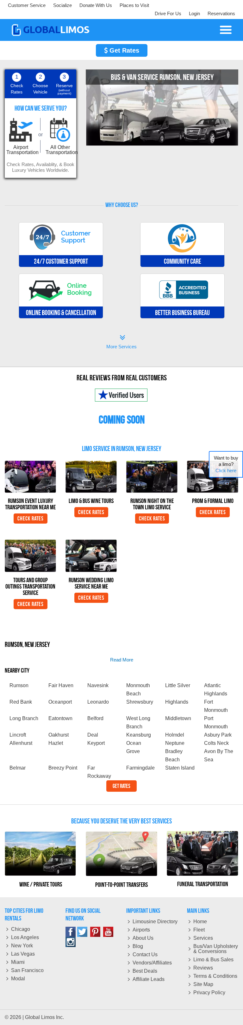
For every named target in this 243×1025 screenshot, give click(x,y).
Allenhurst (20, 743)
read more (121, 659)
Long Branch (23, 718)
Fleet (199, 929)
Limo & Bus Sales (213, 959)
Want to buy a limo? (226, 464)
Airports (141, 929)
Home (200, 921)
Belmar (17, 767)
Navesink (98, 685)
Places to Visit (134, 5)
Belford (95, 718)
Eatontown (60, 718)
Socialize (62, 5)
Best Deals (145, 971)
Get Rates (123, 50)
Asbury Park (218, 735)
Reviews (203, 967)
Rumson (18, 685)
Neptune (174, 743)
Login (194, 13)
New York (22, 945)
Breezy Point (62, 767)
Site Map (203, 984)
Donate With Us (95, 5)
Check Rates (30, 518)
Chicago (20, 929)
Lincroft (17, 735)
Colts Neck (216, 743)
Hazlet (55, 743)
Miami (18, 962)
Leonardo (98, 702)
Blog (138, 946)
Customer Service (27, 5)
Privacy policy (209, 992)
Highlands (176, 702)
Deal (92, 735)
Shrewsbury (139, 702)
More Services (121, 342)
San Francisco (27, 970)
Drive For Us (168, 13)
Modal (18, 978)
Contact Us (145, 954)
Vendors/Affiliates (152, 962)
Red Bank (20, 702)
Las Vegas (23, 954)
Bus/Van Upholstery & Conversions (215, 949)
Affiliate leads (149, 979)
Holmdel (174, 735)
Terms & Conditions (215, 976)
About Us (143, 938)
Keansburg (138, 735)
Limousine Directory (155, 921)
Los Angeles (25, 937)
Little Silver (177, 685)
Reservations (221, 13)
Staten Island (180, 767)
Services (203, 938)
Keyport (96, 743)
